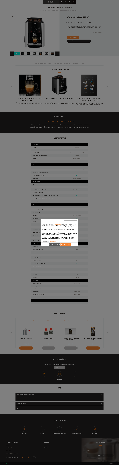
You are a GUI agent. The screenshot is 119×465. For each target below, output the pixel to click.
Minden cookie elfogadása (65, 244)
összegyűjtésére (45, 226)
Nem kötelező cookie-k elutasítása (70, 220)
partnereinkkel (58, 224)
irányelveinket (53, 241)
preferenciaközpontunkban (57, 239)
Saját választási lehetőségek (54, 244)
